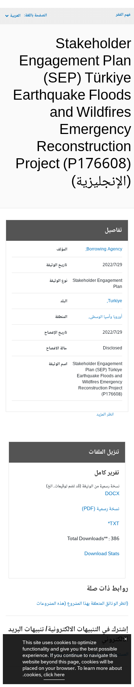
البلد (63, 301)
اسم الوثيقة (58, 364)
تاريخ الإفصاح (55, 333)
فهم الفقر (123, 15)
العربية (15, 16)
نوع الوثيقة (58, 281)
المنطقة (61, 317)
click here (54, 675)
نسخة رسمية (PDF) (100, 509)
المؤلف (61, 250)
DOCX (112, 494)
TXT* (113, 524)
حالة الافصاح (56, 348)
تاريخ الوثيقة (56, 265)
